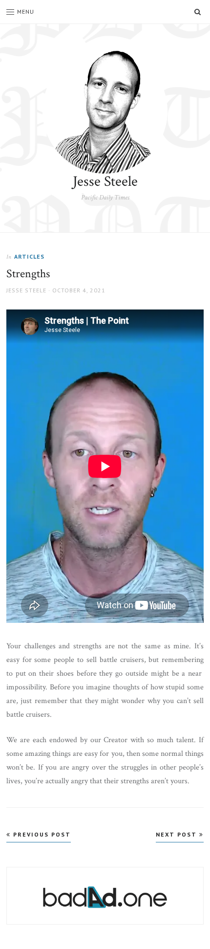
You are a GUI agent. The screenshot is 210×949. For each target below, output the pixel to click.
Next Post (177, 834)
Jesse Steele (105, 181)
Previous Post (41, 834)
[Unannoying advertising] (105, 897)
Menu (25, 11)
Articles (29, 256)
